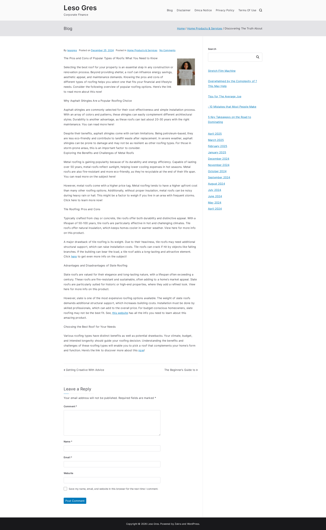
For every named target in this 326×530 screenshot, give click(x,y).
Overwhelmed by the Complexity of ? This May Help (232, 83)
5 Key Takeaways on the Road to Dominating (229, 119)
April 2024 (215, 208)
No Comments (167, 50)
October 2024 (217, 171)
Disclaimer (184, 10)
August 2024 (216, 183)
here (74, 256)
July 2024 (214, 190)
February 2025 (217, 146)
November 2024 (218, 165)
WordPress (193, 523)
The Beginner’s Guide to (179, 370)
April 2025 (215, 133)
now (141, 350)
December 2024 (218, 158)
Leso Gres (80, 8)
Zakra (178, 523)
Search (212, 48)
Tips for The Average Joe (224, 96)
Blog (170, 10)
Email (68, 457)
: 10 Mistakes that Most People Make (232, 106)
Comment (70, 406)
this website (120, 313)
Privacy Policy (225, 10)
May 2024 (214, 202)
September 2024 (219, 177)
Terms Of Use (247, 10)
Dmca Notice (203, 10)
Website (68, 473)
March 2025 (216, 140)
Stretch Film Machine (222, 70)
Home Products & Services (142, 50)
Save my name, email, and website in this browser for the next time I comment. (113, 488)
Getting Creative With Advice (85, 370)
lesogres (72, 50)
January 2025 (217, 152)
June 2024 (215, 196)
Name (68, 441)
